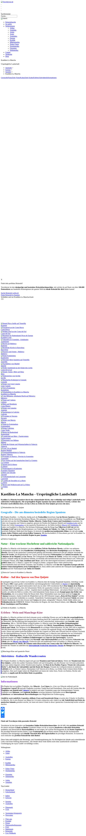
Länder (7, 52)
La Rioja (4, 483)
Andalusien (5, 342)
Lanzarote (4, 479)
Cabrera (3, 402)
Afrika (12, 28)
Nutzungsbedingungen (13, 825)
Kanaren (4, 325)
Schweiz (8, 798)
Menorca (4, 398)
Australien (13, 36)
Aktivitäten (43, 78)
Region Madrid (6, 450)
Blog (7, 56)
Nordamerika (14, 46)
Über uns (8, 819)
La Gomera (5, 462)
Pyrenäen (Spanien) (8, 471)
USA (7, 809)
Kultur (22, 78)
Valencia (4, 446)
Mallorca (4, 354)
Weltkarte (8, 54)
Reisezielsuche (10, 22)
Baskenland (5, 434)
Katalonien (5, 358)
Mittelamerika (15, 42)
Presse (7, 823)
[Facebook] (43, 709)
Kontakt (8, 821)
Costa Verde (5, 430)
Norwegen (9, 815)
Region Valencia (7, 454)
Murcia (3, 422)
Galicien (4, 414)
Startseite (8, 68)
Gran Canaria (5, 386)
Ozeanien (13, 48)
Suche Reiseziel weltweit (10, 293)
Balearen (4, 346)
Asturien (4, 410)
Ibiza (2, 374)
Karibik (12, 40)
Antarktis (13, 30)
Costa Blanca (5, 406)
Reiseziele (9, 831)
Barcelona (4, 350)
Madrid (3, 366)
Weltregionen (10, 26)
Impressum (9, 829)
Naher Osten (14, 44)
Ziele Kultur (29, 78)
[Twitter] (43, 712)
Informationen (52, 78)
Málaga (3, 442)
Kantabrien (5, 390)
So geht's (8, 24)
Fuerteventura (6, 438)
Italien (7, 796)
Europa (12, 38)
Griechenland (10, 792)
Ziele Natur (16, 78)
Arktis (12, 32)
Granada (4, 382)
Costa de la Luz (6, 370)
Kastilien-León (6, 338)
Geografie (4, 78)
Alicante (4, 475)
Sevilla (3, 378)
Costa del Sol (5, 333)
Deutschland (9, 790)
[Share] (43, 716)
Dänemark (9, 807)
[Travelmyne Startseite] (7, 2)
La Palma (4, 487)
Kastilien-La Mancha (8, 394)
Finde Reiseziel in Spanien (10, 295)
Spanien (8, 72)
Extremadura (5, 426)
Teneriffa (4, 362)
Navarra (4, 418)
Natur (10, 78)
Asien (12, 34)
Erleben (36, 78)
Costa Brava (5, 329)
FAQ (7, 827)
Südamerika (14, 50)
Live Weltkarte (10, 833)
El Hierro (4, 466)
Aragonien (4, 458)
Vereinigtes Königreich (13, 813)
